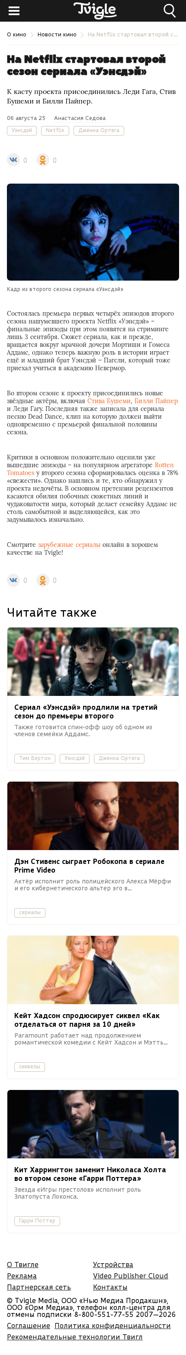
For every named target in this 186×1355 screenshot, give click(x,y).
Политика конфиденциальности (113, 1325)
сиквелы (29, 1066)
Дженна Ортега (98, 130)
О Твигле (22, 1264)
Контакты (110, 1286)
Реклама (22, 1275)
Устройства (113, 1264)
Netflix (55, 130)
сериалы (30, 912)
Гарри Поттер (37, 1220)
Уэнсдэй (22, 130)
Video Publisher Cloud (130, 1275)
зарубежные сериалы (69, 545)
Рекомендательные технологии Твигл (75, 1336)
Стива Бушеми (109, 401)
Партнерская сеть (39, 1286)
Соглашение (28, 1325)
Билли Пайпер (156, 401)
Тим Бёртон (35, 758)
